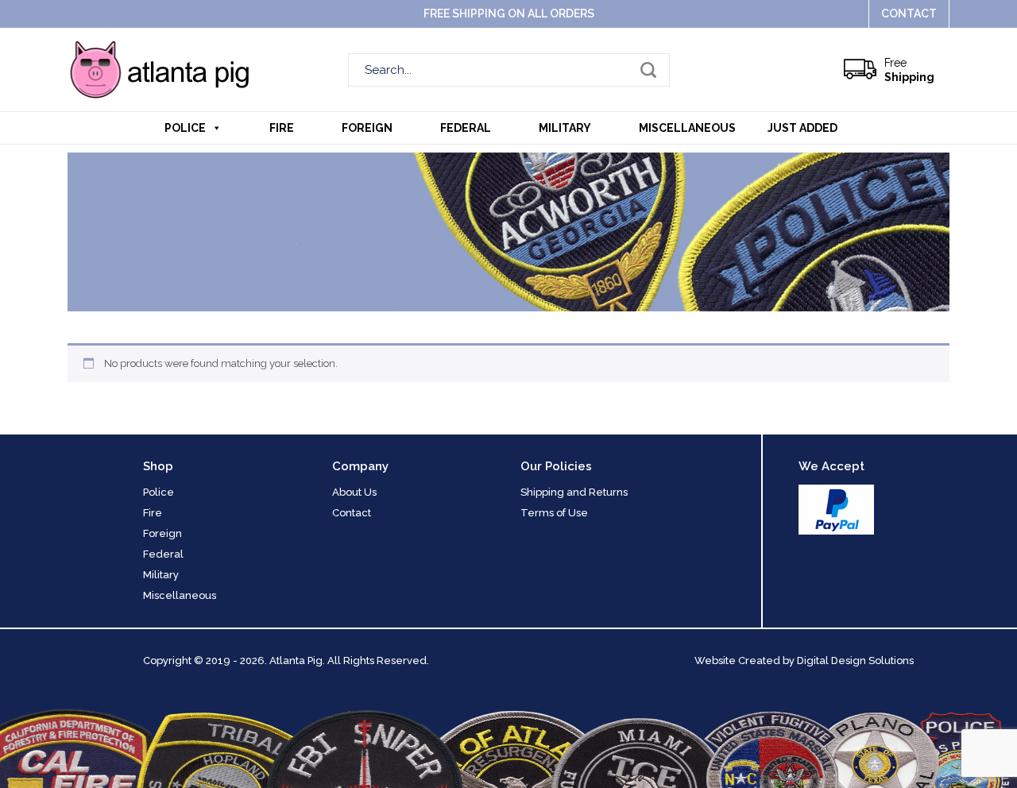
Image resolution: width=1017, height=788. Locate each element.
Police (185, 128)
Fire (281, 128)
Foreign (367, 128)
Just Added (802, 128)
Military (565, 128)
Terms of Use (554, 513)
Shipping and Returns (574, 492)
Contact (909, 13)
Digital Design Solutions (855, 660)
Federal (465, 128)
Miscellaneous (687, 128)
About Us (354, 492)
